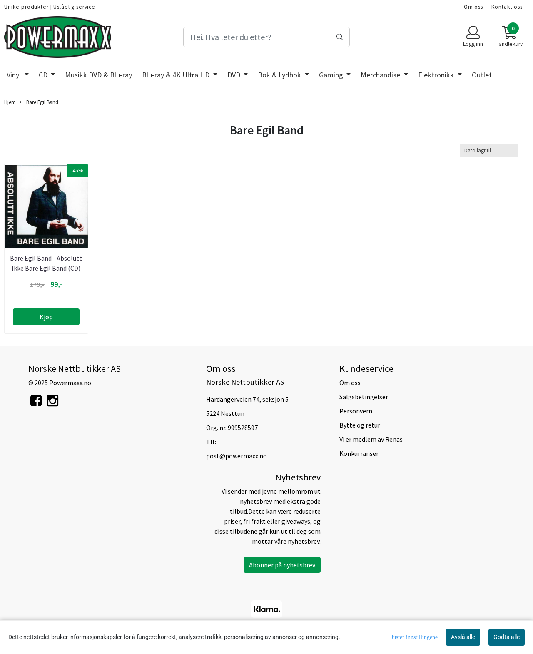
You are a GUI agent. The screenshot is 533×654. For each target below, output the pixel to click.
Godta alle (506, 637)
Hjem (10, 102)
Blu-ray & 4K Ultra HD (176, 75)
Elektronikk (437, 75)
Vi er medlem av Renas (371, 439)
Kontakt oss (507, 6)
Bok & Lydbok (280, 75)
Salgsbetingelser (363, 397)
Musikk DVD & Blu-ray (98, 75)
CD (44, 75)
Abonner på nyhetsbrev (282, 565)
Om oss (473, 6)
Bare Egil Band (41, 102)
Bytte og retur (359, 425)
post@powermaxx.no (236, 456)
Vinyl (14, 75)
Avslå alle (463, 637)
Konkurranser (359, 453)
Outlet (482, 75)
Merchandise (381, 75)
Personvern (355, 411)
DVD (234, 75)
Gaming (332, 75)
